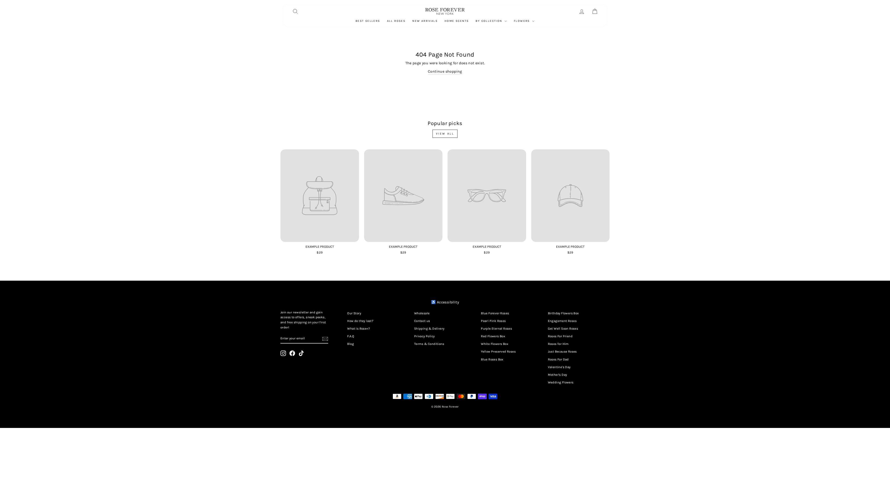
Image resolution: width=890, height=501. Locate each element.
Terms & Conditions (429, 344)
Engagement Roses (562, 321)
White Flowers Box (494, 344)
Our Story (354, 313)
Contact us (422, 321)
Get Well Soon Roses (563, 328)
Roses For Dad (558, 359)
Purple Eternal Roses (496, 328)
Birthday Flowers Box (563, 313)
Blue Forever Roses (495, 313)
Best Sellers (368, 20)
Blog (350, 344)
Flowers (522, 20)
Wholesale (422, 313)
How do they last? (360, 321)
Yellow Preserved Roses (498, 351)
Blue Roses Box (492, 359)
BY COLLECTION (489, 20)
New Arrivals (425, 20)
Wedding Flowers (561, 382)
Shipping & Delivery (429, 328)
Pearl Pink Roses (493, 321)
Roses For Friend (560, 336)
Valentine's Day (559, 367)
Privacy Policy (424, 336)
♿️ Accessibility (445, 302)
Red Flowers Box (493, 336)
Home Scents (457, 20)
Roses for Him (558, 344)
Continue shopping (445, 71)
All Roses (396, 20)
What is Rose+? (358, 328)
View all (445, 133)
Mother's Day (557, 374)
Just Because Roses (562, 351)
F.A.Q (350, 336)
